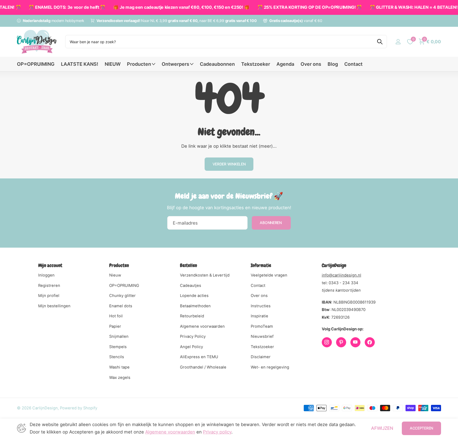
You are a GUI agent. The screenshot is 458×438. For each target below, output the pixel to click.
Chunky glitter (122, 295)
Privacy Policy (193, 336)
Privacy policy (217, 432)
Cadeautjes (190, 285)
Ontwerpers (175, 64)
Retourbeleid (192, 316)
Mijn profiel (48, 295)
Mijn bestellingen (54, 306)
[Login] (397, 42)
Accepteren (421, 428)
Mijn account (50, 265)
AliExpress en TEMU (199, 356)
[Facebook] (370, 342)
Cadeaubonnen (217, 64)
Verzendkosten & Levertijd (205, 275)
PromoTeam (262, 326)
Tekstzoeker (255, 64)
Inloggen (46, 275)
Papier (115, 326)
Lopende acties (194, 295)
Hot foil (116, 316)
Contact (353, 64)
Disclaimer (261, 356)
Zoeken (379, 41)
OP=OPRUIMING (36, 64)
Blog (333, 64)
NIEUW (113, 64)
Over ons (311, 64)
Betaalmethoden (195, 306)
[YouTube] (355, 342)
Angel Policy (191, 346)
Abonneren (271, 222)
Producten (139, 64)
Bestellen (188, 265)
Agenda (285, 64)
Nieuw (115, 275)
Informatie (261, 265)
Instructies (261, 306)
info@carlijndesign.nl (341, 275)
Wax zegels (119, 377)
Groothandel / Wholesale (203, 367)
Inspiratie (259, 316)
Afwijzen (382, 428)
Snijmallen (119, 336)
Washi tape (119, 367)
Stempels (118, 346)
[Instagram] (327, 342)
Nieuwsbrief (262, 336)
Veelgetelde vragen (269, 275)
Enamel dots (120, 306)
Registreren (49, 285)
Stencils (116, 356)
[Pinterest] (341, 342)
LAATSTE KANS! (79, 64)
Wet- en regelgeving (270, 367)
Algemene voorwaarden (202, 326)
